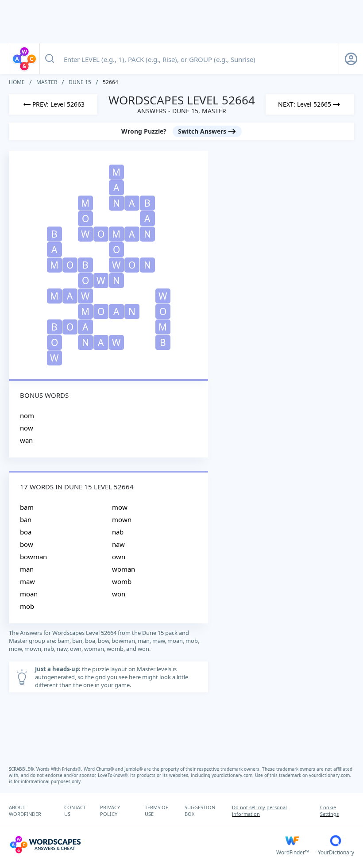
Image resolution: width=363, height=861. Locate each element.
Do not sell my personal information (259, 810)
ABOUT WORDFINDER (25, 810)
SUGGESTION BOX (200, 810)
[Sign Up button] (351, 58)
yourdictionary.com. (233, 775)
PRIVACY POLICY (110, 810)
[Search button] (49, 58)
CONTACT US (75, 810)
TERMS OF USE (156, 810)
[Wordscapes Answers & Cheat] (24, 58)
